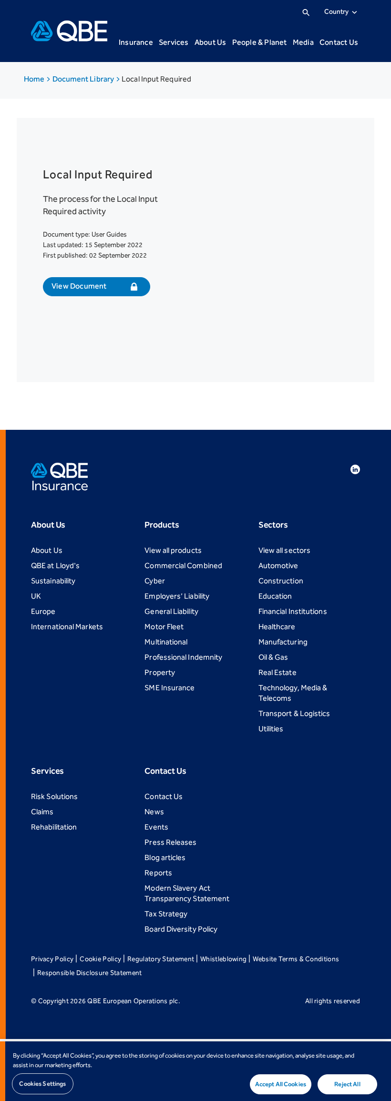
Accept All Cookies (280, 1084)
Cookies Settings (42, 1083)
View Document (79, 286)
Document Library (84, 78)
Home (35, 78)
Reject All (347, 1084)
